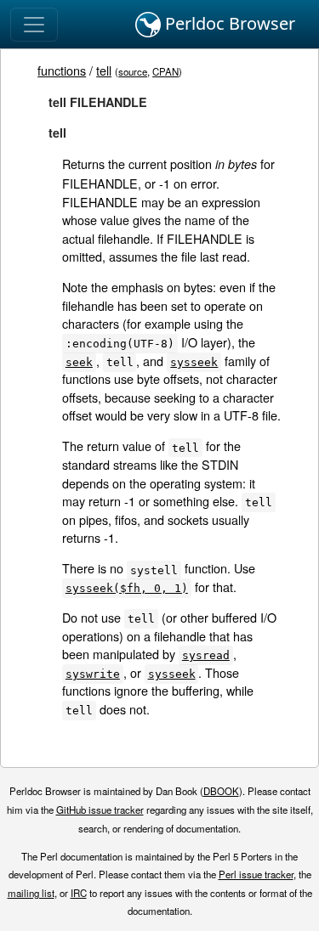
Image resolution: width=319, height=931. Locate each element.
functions (61, 70)
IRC (79, 893)
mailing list (31, 893)
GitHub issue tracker (100, 809)
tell (103, 70)
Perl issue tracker (256, 874)
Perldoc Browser (228, 23)
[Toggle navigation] (34, 25)
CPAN (165, 71)
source (132, 71)
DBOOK (221, 791)
